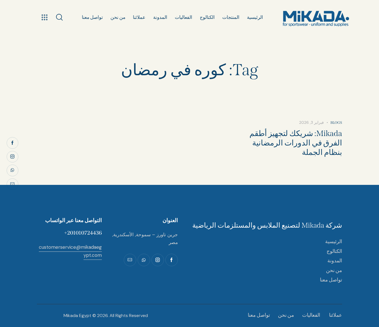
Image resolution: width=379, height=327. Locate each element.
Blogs (336, 122)
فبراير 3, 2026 (311, 122)
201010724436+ (83, 233)
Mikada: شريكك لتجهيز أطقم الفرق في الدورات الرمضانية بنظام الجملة (295, 143)
